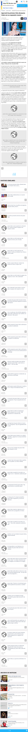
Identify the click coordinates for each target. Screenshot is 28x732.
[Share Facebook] (25, 18)
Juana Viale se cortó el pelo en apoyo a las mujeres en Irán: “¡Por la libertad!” (17, 276)
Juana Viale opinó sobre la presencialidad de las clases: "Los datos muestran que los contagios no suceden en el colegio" (16, 560)
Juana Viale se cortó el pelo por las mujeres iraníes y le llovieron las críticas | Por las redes (17, 252)
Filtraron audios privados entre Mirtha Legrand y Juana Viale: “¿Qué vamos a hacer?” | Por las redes (16, 363)
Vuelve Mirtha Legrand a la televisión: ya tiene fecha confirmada (16, 374)
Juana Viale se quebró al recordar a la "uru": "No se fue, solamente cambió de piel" (16, 523)
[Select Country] (26, 1)
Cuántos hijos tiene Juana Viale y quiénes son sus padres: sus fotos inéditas (16, 460)
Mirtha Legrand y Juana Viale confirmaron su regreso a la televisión (17, 337)
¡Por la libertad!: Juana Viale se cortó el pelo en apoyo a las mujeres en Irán (16, 288)
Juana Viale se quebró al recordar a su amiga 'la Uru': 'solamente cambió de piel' (17, 473)
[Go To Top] (26, 730)
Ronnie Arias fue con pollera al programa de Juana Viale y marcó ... (16, 206)
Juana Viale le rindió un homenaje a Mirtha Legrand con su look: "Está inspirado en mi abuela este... (15, 412)
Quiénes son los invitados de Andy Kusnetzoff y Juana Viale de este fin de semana (16, 597)
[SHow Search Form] (24, 1)
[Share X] (22, 18)
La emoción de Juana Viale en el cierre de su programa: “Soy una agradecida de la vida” (16, 400)
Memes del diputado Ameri (14, 676)
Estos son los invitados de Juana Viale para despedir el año (15, 448)
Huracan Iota (11, 694)
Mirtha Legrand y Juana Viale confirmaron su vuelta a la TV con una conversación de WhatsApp (17, 351)
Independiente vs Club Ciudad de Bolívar (16, 686)
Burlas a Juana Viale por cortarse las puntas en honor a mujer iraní (15, 263)
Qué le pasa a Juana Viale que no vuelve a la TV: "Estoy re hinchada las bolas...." (17, 386)
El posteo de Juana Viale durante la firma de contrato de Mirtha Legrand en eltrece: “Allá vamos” (17, 301)
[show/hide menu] (19, 1)
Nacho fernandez (12, 721)
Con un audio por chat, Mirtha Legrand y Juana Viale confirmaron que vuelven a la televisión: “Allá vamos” (16, 314)
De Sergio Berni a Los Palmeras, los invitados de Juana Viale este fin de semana (15, 548)
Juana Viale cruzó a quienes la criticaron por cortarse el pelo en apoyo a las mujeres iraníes (16, 227)
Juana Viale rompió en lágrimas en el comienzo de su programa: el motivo (15, 510)
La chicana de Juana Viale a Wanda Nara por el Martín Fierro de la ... (16, 185)
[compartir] (21, 1)
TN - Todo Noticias (5, 19)
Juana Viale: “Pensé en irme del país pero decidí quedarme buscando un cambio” (16, 584)
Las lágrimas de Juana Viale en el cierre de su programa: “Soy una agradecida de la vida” (16, 424)
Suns (9, 712)
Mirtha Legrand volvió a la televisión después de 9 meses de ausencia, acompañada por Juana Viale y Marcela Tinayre (16, 647)
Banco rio (10, 703)
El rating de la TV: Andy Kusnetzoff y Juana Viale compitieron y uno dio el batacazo (15, 498)
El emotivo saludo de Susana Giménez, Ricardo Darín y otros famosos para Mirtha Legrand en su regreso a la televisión (16, 634)
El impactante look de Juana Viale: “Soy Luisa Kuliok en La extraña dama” (16, 485)
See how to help (7, 8)
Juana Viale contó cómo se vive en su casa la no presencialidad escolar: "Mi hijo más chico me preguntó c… (17, 572)
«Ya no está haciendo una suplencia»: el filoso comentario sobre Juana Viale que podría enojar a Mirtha (16, 622)
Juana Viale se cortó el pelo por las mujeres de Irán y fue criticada (15, 239)
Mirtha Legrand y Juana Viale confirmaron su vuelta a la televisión (17, 325)
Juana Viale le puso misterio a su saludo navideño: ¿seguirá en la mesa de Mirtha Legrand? (16, 437)
